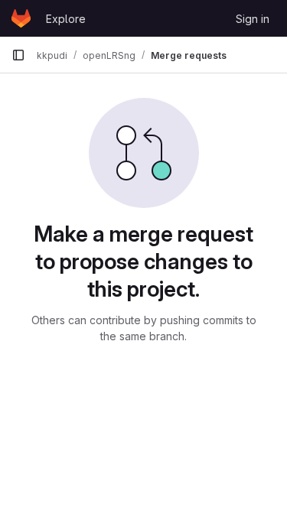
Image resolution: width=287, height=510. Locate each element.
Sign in (252, 18)
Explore (66, 18)
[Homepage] (21, 18)
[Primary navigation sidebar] (18, 55)
